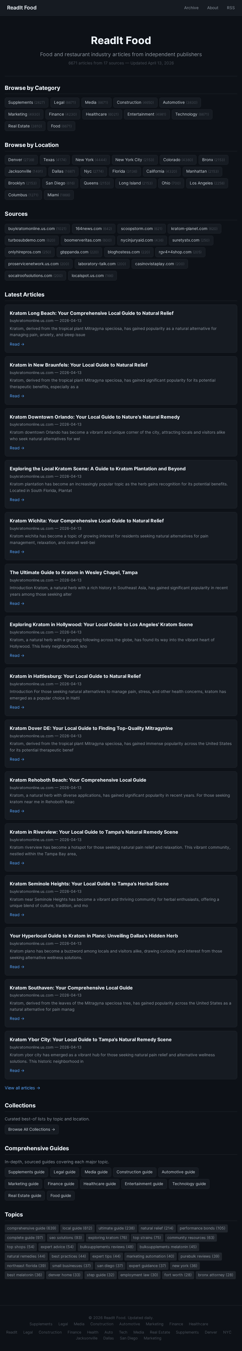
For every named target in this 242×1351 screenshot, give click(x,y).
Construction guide (135, 1171)
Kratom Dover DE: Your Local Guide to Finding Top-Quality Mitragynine (91, 728)
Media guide (96, 1171)
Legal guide (65, 1171)
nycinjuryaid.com (142, 240)
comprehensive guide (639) (31, 1228)
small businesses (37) (71, 1265)
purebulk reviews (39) (200, 1256)
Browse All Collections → (31, 1129)
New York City (134, 159)
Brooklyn (22, 183)
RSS (231, 7)
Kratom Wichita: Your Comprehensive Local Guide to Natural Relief (87, 521)
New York (91, 159)
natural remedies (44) (26, 1256)
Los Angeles (207, 183)
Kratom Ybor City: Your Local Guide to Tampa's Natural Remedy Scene (91, 1039)
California (161, 171)
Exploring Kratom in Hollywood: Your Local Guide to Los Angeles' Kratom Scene (101, 624)
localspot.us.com (92, 275)
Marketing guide (23, 1183)
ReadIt (11, 1332)
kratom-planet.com (194, 228)
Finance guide (61, 1183)
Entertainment (146, 114)
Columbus (23, 194)
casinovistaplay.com (159, 263)
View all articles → (22, 1087)
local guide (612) (77, 1228)
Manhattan (202, 171)
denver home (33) (64, 1275)
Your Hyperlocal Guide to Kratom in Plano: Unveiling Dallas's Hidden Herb (94, 936)
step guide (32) (101, 1275)
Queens (97, 183)
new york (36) (184, 1265)
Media (96, 102)
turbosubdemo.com (31, 240)
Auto (108, 1332)
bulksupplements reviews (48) (107, 1247)
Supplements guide (26, 1171)
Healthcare (102, 114)
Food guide (60, 1195)
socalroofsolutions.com (35, 275)
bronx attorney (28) (215, 1275)
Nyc (94, 171)
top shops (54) (21, 1247)
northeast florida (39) (26, 1265)
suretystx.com (191, 240)
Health (93, 1332)
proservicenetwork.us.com (38, 263)
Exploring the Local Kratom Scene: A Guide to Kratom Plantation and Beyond (98, 469)
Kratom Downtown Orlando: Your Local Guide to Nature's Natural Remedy (95, 417)
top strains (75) (147, 1237)
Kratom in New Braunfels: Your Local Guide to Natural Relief (79, 365)
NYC (227, 1332)
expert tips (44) (106, 1256)
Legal (65, 102)
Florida (124, 171)
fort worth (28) (178, 1275)
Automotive (180, 102)
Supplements (26, 102)
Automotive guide (178, 1171)
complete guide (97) (25, 1237)
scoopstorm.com (141, 228)
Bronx (213, 159)
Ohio (171, 183)
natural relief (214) (157, 1228)
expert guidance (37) (147, 1265)
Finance (63, 114)
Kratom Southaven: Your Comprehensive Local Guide (71, 988)
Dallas (63, 171)
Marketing (24, 114)
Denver (21, 159)
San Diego (60, 183)
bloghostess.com (129, 252)
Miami (59, 194)
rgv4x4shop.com (180, 252)
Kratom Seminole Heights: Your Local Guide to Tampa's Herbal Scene (89, 884)
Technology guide (189, 1183)
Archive (191, 7)
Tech (123, 1332)
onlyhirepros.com (29, 252)
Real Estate (25, 126)
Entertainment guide (144, 1183)
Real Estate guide (24, 1195)
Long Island (136, 183)
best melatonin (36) (24, 1275)
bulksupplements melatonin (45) (168, 1247)
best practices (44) (69, 1256)
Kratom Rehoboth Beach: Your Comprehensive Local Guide (78, 780)
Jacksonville (25, 171)
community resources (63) (191, 1237)
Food (61, 126)
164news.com (94, 228)
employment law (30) (139, 1275)
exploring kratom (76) (107, 1237)
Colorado (178, 159)
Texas (54, 159)
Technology (192, 114)
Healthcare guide (100, 1183)
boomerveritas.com (88, 240)
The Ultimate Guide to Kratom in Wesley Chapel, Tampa (74, 572)
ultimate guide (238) (117, 1228)
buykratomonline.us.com (37, 228)
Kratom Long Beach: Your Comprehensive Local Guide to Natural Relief (92, 313)
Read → (17, 344)
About (212, 7)
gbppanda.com (79, 252)
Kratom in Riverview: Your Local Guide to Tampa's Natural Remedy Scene (94, 832)
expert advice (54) (57, 1247)
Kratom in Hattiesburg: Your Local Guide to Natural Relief (75, 676)
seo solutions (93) (65, 1237)
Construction (135, 102)
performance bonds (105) (202, 1228)
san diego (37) (110, 1265)
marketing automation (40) (150, 1256)
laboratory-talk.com (102, 263)
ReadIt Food (22, 7)
